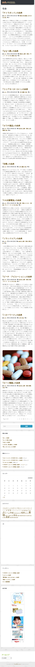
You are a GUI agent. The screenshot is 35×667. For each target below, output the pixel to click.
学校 (12, 513)
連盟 (11, 517)
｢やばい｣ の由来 (6, 442)
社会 (5, 17)
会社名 (20, 128)
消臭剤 (9, 515)
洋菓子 (6, 515)
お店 (30, 128)
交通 (29, 241)
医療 (4, 130)
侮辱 (25, 510)
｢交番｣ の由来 (8, 164)
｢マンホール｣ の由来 (7, 462)
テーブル (12, 509)
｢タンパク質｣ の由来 (7, 440)
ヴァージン (19, 510)
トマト (15, 509)
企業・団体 (26, 54)
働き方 (27, 510)
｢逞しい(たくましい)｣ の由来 (9, 446)
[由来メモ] (9, 3)
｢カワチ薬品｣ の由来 (11, 126)
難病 (15, 517)
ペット (4, 510)
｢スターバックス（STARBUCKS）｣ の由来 (12, 458)
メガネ (8, 510)
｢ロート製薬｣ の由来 (11, 383)
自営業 (28, 515)
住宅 (22, 510)
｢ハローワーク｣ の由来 (12, 315)
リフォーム (14, 510)
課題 (5, 517)
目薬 (12, 515)
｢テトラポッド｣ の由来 (12, 13)
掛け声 (19, 513)
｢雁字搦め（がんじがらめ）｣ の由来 (11, 577)
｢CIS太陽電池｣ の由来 (12, 200)
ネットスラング (23, 509)
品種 (9, 513)
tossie (5, 15)
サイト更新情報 (6, 581)
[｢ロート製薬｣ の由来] (17, 379)
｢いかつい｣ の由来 (7, 575)
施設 (26, 15)
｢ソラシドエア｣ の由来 (12, 238)
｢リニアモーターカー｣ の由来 (15, 89)
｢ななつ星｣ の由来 (10, 51)
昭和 (23, 513)
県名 (15, 515)
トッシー (23, 464)
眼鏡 (18, 515)
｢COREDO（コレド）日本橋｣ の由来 (11, 464)
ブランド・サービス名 (9, 205)
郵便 (13, 517)
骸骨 (17, 517)
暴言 (26, 513)
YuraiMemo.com (17, 664)
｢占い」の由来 (6, 438)
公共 (21, 92)
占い (5, 512)
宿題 (15, 513)
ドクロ (18, 509)
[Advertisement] (17, 545)
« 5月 (4, 497)
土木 (29, 15)
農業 (8, 517)
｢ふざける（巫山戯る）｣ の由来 (10, 444)
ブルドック (29, 509)
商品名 (21, 15)
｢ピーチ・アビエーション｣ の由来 (17, 277)
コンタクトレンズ (6, 509)
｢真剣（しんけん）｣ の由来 (9, 579)
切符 (30, 510)
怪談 (17, 513)
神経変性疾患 (22, 515)
